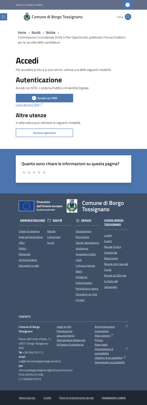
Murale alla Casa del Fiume (116, 267)
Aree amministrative (31, 237)
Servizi (86, 220)
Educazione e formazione (83, 234)
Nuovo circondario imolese (29, 5)
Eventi (108, 241)
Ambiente (81, 277)
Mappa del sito (27, 398)
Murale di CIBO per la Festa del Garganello (115, 281)
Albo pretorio (102, 335)
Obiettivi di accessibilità (108, 358)
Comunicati (53, 237)
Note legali (101, 344)
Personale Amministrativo (28, 257)
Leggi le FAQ (64, 326)
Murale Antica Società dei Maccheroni (112, 252)
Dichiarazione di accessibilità (104, 351)
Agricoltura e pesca (87, 288)
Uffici (22, 243)
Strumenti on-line (86, 294)
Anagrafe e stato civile (86, 257)
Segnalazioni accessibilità (110, 362)
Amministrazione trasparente (105, 328)
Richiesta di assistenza (70, 344)
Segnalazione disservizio (71, 340)
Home (22, 32)
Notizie (50, 32)
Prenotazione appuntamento (65, 333)
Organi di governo (29, 231)
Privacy (99, 340)
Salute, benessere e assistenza (87, 246)
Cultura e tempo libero (85, 268)
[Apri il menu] (3, 17)
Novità (36, 32)
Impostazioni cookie (114, 398)
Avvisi (50, 243)
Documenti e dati (29, 265)
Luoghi (108, 235)
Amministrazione (32, 220)
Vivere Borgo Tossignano (113, 222)
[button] (128, 17)
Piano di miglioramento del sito (76, 398)
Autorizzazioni (84, 283)
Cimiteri (80, 300)
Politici (22, 248)
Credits (47, 398)
